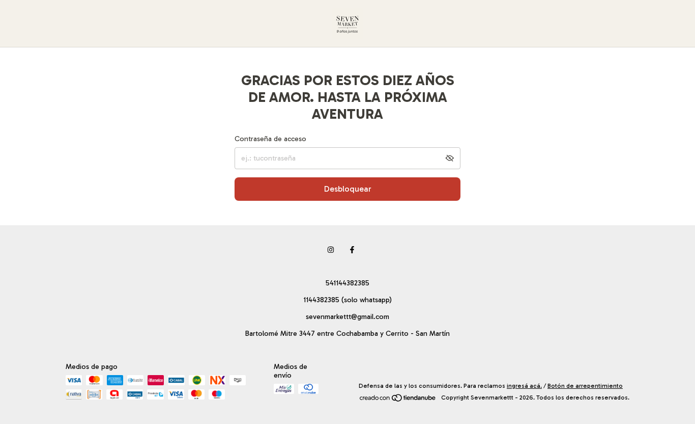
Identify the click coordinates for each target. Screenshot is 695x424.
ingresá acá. (524, 385)
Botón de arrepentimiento (585, 385)
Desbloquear (347, 189)
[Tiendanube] (398, 400)
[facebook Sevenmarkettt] (352, 250)
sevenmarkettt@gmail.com (347, 316)
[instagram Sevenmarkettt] (330, 250)
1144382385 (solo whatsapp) (347, 300)
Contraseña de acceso (270, 139)
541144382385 (347, 283)
